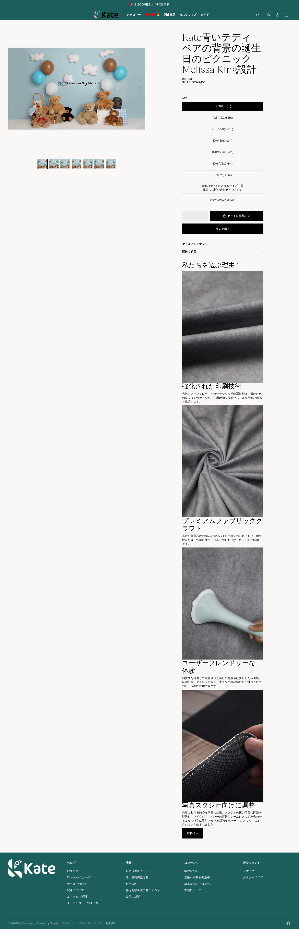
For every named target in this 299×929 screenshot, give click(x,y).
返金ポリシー (69, 923)
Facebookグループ (79, 877)
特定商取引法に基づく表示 (143, 890)
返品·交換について (137, 871)
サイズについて (77, 884)
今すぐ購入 (223, 229)
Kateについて (193, 871)
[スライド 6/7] (99, 164)
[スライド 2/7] (54, 164)
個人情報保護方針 (137, 877)
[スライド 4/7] (76, 164)
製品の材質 (133, 896)
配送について (75, 890)
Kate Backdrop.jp (26, 923)
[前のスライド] (11, 88)
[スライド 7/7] (111, 164)
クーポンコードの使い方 (82, 903)
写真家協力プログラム (198, 884)
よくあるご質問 (77, 896)
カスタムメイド (253, 877)
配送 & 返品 (189, 251)
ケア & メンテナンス (195, 244)
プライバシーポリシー (91, 923)
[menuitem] (134, 14)
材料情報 (192, 833)
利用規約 (131, 884)
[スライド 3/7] (65, 164)
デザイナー (250, 871)
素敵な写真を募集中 (197, 877)
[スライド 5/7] (88, 164)
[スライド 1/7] (42, 164)
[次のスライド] (141, 88)
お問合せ (72, 871)
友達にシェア (192, 890)
